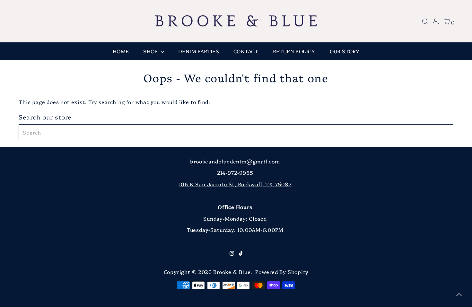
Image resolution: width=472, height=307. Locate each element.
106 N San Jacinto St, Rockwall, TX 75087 (235, 184)
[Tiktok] (240, 253)
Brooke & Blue (231, 271)
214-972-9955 (235, 172)
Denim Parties (198, 51)
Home (121, 51)
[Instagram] (232, 253)
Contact (245, 51)
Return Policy (294, 51)
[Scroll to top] (459, 294)
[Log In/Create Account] (436, 21)
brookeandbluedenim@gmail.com (235, 161)
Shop (151, 51)
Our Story (345, 51)
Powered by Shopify (281, 271)
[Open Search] (425, 21)
